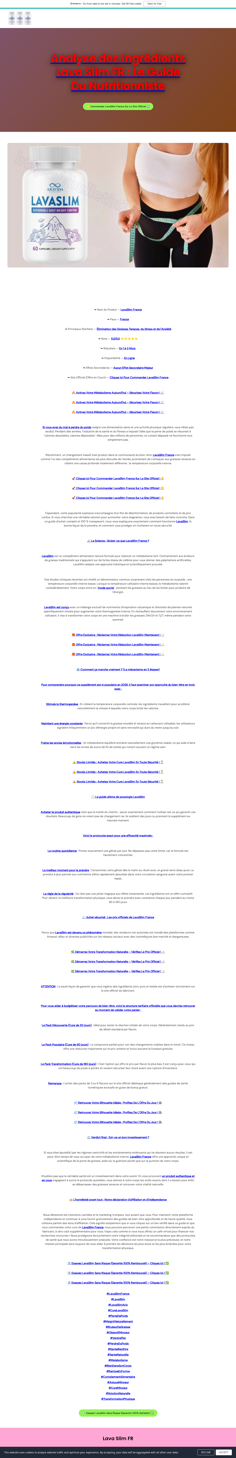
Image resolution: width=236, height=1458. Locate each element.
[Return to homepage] (19, 18)
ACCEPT (223, 1452)
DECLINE (206, 1452)
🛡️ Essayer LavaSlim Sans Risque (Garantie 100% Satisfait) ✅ (118, 1413)
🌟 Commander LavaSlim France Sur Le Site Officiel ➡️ (118, 106)
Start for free (154, 4)
